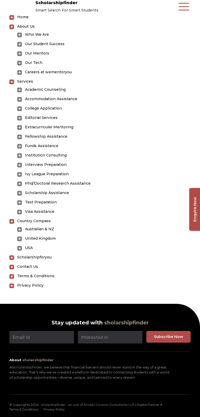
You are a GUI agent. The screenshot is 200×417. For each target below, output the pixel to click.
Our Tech (33, 62)
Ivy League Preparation (47, 174)
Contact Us (27, 266)
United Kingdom (40, 238)
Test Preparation (41, 202)
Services (25, 81)
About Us (26, 26)
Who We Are (37, 34)
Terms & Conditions (35, 276)
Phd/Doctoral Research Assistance (58, 183)
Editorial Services (41, 117)
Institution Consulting (46, 155)
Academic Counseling (45, 89)
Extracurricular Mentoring (49, 127)
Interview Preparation (46, 164)
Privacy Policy (30, 285)
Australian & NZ (39, 229)
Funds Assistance (41, 145)
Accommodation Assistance (51, 98)
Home (23, 17)
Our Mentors (37, 53)
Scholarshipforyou (34, 257)
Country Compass (34, 221)
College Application (43, 108)
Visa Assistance (39, 211)
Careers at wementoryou (48, 72)
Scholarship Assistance (47, 192)
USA (29, 247)
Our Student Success (45, 43)
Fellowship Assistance (46, 136)
